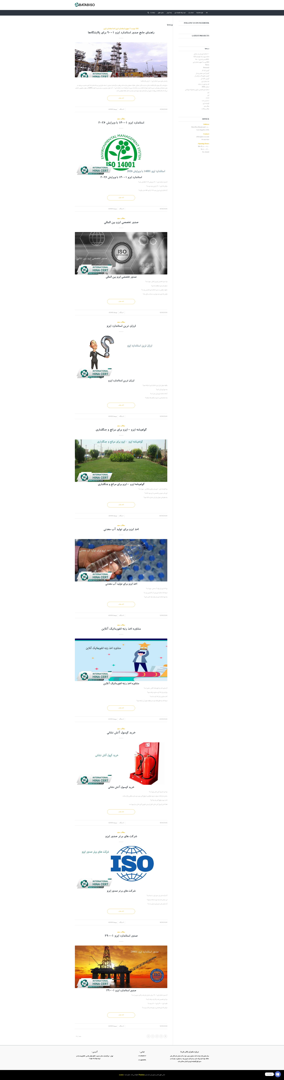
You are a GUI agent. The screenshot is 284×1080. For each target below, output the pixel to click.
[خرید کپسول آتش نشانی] (121, 763)
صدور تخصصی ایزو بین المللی (121, 222)
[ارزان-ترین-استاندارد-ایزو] (121, 357)
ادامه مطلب (121, 98)
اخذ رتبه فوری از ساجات (203, 84)
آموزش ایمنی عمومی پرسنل (202, 73)
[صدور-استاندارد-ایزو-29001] (121, 967)
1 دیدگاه (121, 312)
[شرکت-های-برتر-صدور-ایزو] (121, 867)
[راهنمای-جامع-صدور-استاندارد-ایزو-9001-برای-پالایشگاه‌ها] (121, 59)
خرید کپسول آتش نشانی (121, 733)
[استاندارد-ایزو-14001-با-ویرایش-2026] (121, 153)
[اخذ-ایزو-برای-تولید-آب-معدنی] (121, 560)
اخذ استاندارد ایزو (109, 28)
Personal (206, 68)
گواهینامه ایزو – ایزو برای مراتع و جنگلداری (121, 430)
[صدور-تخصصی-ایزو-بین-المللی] (121, 253)
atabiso (142, 1075)
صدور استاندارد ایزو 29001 (121, 936)
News (207, 65)
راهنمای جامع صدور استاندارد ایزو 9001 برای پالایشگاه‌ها (121, 33)
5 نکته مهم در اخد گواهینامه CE (201, 57)
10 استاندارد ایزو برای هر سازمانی (201, 54)
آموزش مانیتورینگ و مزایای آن (202, 76)
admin (110, 109)
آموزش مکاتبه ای (205, 79)
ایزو (208, 92)
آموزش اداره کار (205, 70)
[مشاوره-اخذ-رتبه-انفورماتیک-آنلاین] (121, 660)
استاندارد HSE (205, 87)
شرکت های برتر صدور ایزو (121, 836)
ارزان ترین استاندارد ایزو (121, 326)
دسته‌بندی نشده (205, 101)
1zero (122, 1075)
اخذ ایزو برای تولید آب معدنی (121, 529)
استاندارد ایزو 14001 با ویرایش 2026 (121, 123)
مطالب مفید (121, 119)
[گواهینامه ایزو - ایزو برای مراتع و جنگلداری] (121, 460)
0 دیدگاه (121, 109)
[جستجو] (147, 13)
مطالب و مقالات (205, 109)
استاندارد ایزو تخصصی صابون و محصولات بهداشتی (197, 90)
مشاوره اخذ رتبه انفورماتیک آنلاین (121, 629)
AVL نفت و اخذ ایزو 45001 (202, 59)
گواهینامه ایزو (206, 103)
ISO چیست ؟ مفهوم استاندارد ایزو (127, 28)
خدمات (207, 98)
